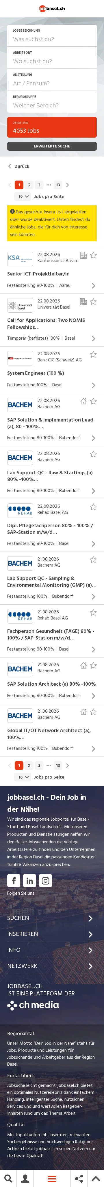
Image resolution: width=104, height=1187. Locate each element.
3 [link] (39, 185)
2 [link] (29, 185)
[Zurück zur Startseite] (33, 1009)
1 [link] (19, 185)
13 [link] (58, 185)
